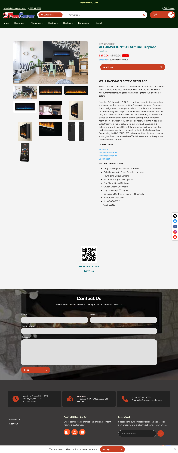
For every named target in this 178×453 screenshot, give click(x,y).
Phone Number (28, 326)
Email (93, 314)
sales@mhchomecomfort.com (15, 8)
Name (24, 314)
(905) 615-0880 (35, 8)
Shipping (103, 59)
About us (13, 423)
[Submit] (160, 433)
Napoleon (103, 51)
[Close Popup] (175, 449)
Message (26, 337)
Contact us (14, 419)
